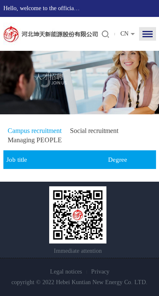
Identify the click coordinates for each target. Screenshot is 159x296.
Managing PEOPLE (35, 140)
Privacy (100, 271)
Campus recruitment (34, 130)
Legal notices (66, 271)
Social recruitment (94, 130)
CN (124, 33)
